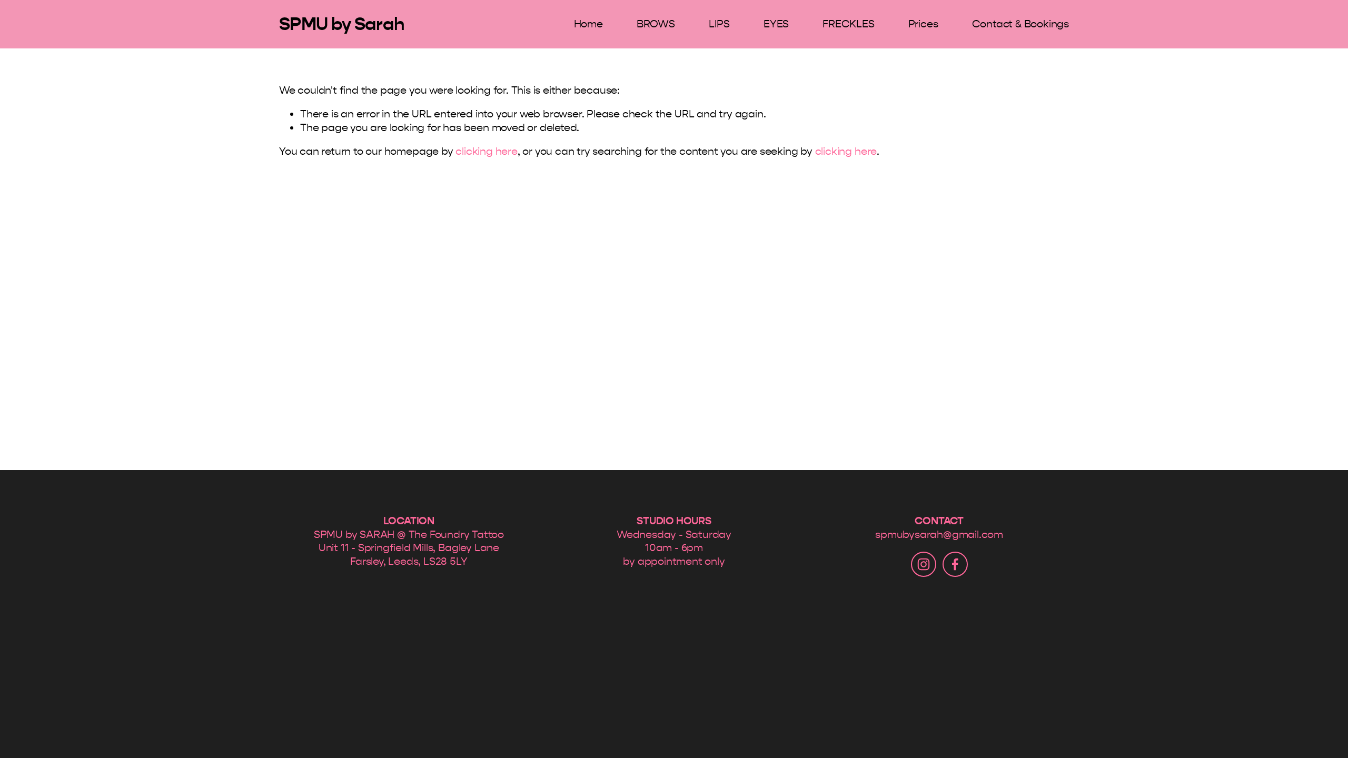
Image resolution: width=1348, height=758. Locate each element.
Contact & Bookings (1020, 24)
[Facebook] (955, 564)
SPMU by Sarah (341, 24)
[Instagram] (923, 564)
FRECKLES (848, 24)
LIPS (719, 24)
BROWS (656, 24)
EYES (776, 24)
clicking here (486, 151)
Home (588, 24)
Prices (923, 24)
